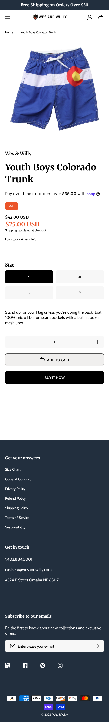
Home (9, 32)
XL (80, 277)
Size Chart (13, 469)
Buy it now (55, 377)
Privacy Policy (15, 488)
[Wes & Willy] (54, 17)
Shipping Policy (16, 508)
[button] (7, 17)
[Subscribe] (97, 646)
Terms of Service (17, 517)
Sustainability (15, 527)
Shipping (11, 230)
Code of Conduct (18, 479)
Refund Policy (15, 498)
